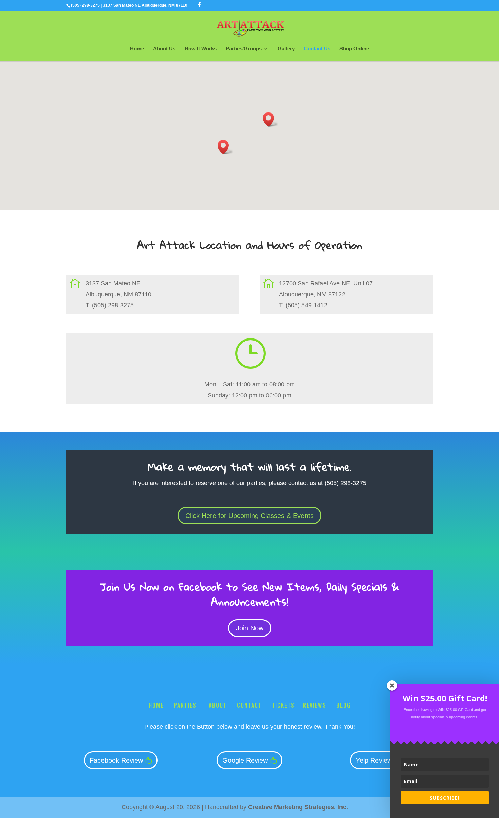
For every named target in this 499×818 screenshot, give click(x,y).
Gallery (286, 48)
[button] (225, 147)
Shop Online (354, 48)
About (218, 705)
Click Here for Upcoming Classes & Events (249, 515)
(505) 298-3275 (85, 5)
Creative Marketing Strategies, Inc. (298, 807)
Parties (186, 705)
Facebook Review (116, 760)
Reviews (314, 705)
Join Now (249, 628)
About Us (164, 48)
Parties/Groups (244, 48)
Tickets (283, 705)
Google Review (245, 760)
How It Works (201, 48)
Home (137, 48)
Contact (249, 705)
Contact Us (317, 48)
